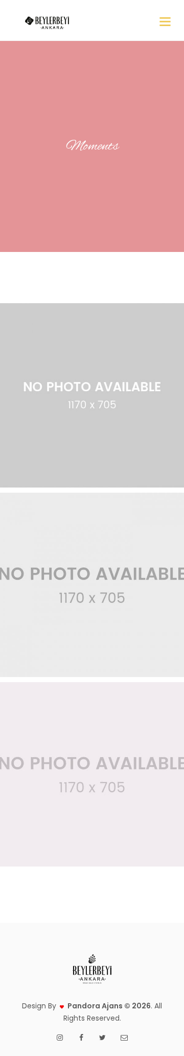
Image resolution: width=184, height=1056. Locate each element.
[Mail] (124, 1037)
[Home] (47, 20)
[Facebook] (81, 1037)
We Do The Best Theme (92, 362)
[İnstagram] (60, 1037)
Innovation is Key (92, 552)
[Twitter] (103, 1037)
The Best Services (92, 741)
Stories (109, 618)
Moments (79, 428)
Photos (109, 428)
